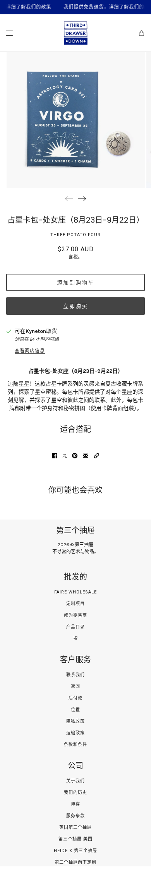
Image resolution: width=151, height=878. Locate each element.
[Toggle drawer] (9, 33)
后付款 (75, 698)
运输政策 (75, 733)
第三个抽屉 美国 (75, 839)
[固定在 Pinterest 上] (74, 455)
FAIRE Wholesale (75, 592)
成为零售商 (75, 615)
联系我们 (75, 674)
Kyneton (36, 331)
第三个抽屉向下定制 (75, 862)
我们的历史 (75, 792)
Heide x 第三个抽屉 (75, 850)
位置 (75, 709)
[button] (96, 455)
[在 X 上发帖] (64, 455)
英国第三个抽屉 (75, 827)
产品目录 (75, 626)
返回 (75, 686)
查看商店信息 (30, 350)
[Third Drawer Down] (75, 33)
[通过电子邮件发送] (85, 455)
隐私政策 (75, 721)
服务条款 (75, 815)
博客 (75, 804)
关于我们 (75, 781)
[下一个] (82, 198)
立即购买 (75, 306)
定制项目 (75, 603)
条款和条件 (75, 744)
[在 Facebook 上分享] (54, 455)
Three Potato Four (75, 234)
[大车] (141, 33)
